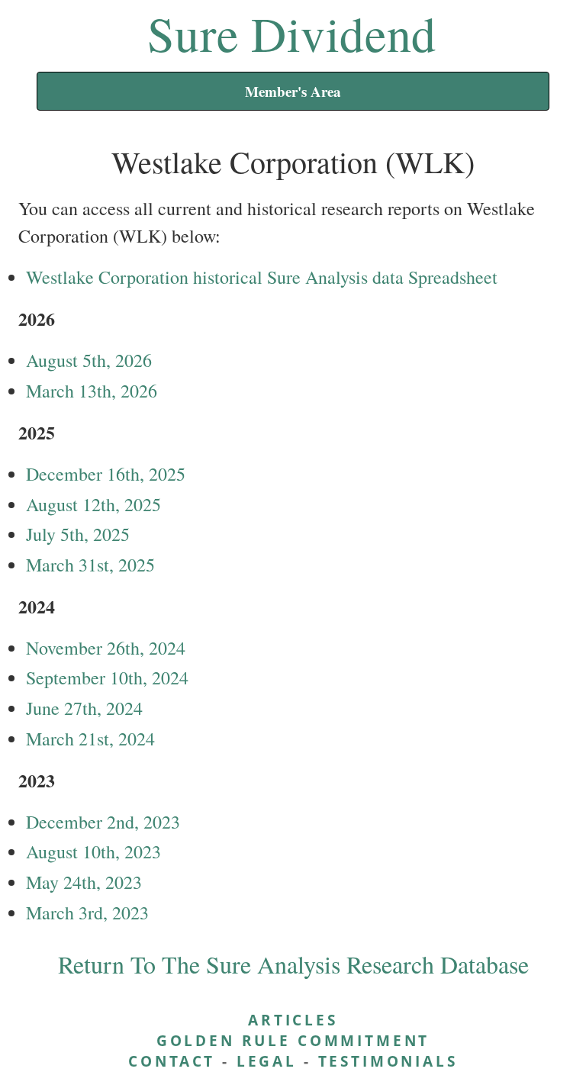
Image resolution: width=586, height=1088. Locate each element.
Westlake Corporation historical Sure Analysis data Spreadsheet (261, 277)
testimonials (388, 1061)
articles (293, 1019)
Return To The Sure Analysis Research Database (293, 964)
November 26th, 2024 (105, 648)
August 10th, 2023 (93, 851)
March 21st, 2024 (90, 738)
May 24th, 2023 (84, 882)
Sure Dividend (291, 33)
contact (171, 1061)
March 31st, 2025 (90, 564)
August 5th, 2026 (89, 360)
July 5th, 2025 (78, 534)
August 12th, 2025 (93, 504)
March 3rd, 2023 (87, 912)
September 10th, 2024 (107, 677)
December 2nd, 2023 (103, 822)
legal (267, 1061)
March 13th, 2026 (91, 390)
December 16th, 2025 (105, 474)
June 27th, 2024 (84, 708)
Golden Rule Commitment (293, 1040)
